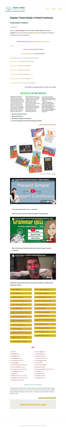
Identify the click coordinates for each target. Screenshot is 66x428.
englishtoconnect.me (25, 425)
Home (47, 9)
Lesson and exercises (47, 397)
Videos (60, 9)
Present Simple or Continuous (19, 23)
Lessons (53, 9)
